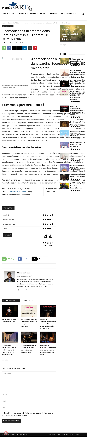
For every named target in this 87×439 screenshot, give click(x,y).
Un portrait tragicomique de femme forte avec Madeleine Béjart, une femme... (77, 111)
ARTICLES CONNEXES (10, 301)
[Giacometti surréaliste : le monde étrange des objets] (64, 156)
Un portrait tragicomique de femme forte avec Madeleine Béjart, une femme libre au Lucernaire (48, 323)
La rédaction (51, 434)
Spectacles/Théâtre (14, 23)
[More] (45, 259)
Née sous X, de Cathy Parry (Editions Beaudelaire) (77, 186)
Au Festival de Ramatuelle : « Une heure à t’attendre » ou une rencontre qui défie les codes (48, 350)
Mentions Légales (67, 434)
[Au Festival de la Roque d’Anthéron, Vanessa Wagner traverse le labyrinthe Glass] (29, 338)
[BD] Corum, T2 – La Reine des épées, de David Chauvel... (76, 61)
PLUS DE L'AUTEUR (28, 301)
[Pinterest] (35, 48)
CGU (58, 434)
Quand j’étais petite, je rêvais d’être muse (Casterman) (77, 145)
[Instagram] (23, 290)
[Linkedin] (24, 48)
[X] (14, 48)
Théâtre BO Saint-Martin (16, 192)
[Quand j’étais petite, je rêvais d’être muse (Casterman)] (64, 145)
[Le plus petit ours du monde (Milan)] (64, 167)
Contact (77, 434)
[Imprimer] (30, 48)
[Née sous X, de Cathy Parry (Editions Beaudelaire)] (64, 186)
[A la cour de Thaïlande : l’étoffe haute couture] (64, 177)
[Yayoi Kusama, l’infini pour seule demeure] (64, 124)
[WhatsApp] (4, 48)
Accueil (4, 23)
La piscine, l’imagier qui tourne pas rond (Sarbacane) (77, 133)
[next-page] (6, 359)
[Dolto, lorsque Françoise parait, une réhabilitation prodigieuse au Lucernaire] (29, 311)
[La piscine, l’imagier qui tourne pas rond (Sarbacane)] (64, 133)
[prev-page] (3, 359)
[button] (82, 13)
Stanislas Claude (9, 43)
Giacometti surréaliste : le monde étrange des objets (77, 156)
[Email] (19, 48)
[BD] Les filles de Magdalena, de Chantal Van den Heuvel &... (77, 72)
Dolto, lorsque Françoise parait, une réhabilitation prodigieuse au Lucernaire (77, 95)
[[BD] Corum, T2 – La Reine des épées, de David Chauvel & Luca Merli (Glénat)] (64, 61)
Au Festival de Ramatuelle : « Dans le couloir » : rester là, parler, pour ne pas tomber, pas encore (9, 350)
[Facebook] (9, 48)
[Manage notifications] (6, 433)
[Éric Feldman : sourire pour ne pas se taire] (10, 311)
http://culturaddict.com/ (24, 276)
